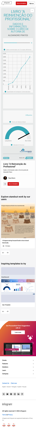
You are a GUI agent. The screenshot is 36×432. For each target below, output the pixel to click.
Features (5, 364)
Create (4, 360)
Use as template (21, 3)
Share (6, 158)
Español (19, 386)
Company (5, 374)
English (4, 386)
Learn (4, 370)
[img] (10, 42)
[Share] (5, 184)
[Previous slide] (3, 253)
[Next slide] (7, 253)
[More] (32, 10)
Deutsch (9, 386)
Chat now (14, 383)
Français (24, 386)
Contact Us (5, 383)
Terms (4, 415)
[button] (18, 50)
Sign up (31, 3)
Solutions (5, 367)
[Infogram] (6, 3)
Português (14, 386)
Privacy (10, 415)
